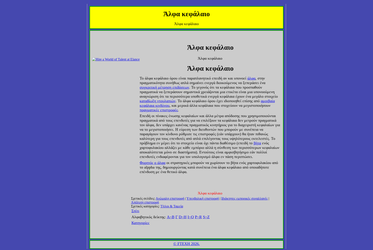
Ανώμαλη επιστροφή (170, 198)
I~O (191, 217)
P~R (198, 217)
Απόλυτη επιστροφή (145, 202)
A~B (170, 217)
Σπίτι (135, 211)
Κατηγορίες (140, 223)
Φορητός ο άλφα (152, 163)
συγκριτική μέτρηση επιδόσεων (164, 87)
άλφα (251, 78)
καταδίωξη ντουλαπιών (157, 101)
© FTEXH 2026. (186, 244)
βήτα (257, 143)
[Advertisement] (105, 42)
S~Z (206, 217)
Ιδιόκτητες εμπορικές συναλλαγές (244, 198)
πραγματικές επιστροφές (159, 110)
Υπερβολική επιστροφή (202, 198)
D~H (182, 217)
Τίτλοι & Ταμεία (171, 206)
